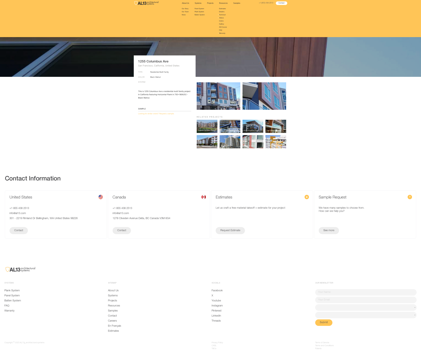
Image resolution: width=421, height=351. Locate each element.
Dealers (221, 12)
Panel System (199, 8)
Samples (236, 3)
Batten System (200, 15)
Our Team (185, 12)
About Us (185, 3)
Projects (210, 3)
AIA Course (223, 27)
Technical (222, 15)
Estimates (222, 8)
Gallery (221, 24)
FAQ (220, 30)
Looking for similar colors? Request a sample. (156, 114)
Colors (221, 21)
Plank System (199, 12)
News (184, 15)
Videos (221, 18)
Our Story (185, 8)
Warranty (222, 33)
